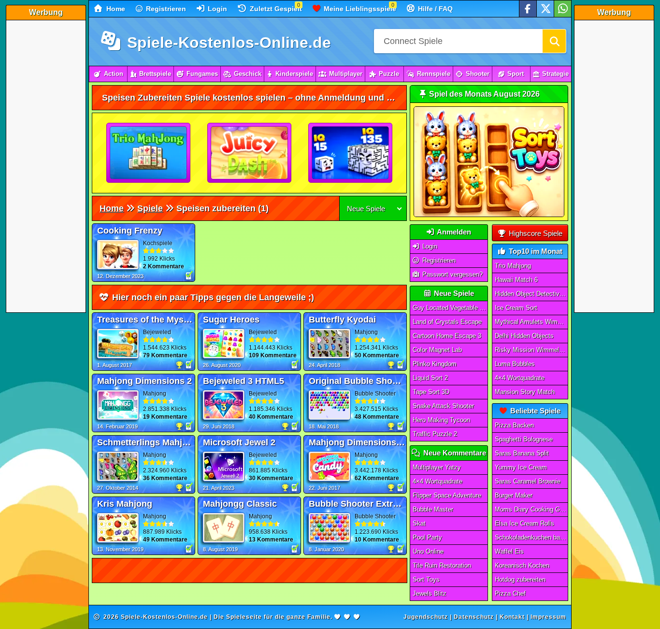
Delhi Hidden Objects (524, 335)
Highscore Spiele (534, 233)
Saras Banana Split (522, 453)
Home (114, 9)
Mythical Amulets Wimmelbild (531, 321)
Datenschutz (474, 617)
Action (113, 73)
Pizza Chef (510, 593)
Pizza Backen (514, 425)
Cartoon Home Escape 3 (447, 335)
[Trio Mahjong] (148, 153)
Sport (515, 73)
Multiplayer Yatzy (437, 467)
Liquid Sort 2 (430, 377)
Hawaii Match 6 (516, 279)
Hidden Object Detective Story (531, 293)
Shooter (477, 73)
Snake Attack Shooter (443, 406)
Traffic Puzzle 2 (435, 434)
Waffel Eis (509, 551)
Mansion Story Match (525, 391)
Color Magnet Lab (437, 349)
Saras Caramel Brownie (527, 481)
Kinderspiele (294, 73)
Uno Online (428, 551)
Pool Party (427, 537)
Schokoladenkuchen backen (531, 537)
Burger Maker (513, 495)
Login (216, 9)
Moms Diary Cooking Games (531, 509)
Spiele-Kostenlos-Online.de (227, 42)
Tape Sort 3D (431, 391)
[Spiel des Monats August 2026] (489, 215)
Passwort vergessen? (451, 274)
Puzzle (389, 73)
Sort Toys (426, 579)
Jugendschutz (425, 617)
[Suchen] (554, 41)
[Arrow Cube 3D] (350, 153)
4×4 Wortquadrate (437, 481)
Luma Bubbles (515, 363)
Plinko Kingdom (435, 363)
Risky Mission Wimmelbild (531, 349)
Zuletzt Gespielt (275, 9)
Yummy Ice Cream (521, 467)
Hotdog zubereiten (520, 579)
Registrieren (165, 9)
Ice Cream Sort (516, 307)
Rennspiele (433, 73)
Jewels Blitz (429, 593)
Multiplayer (345, 73)
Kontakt (512, 617)
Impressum (548, 617)
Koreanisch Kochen (522, 565)
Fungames (202, 73)
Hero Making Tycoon (441, 420)
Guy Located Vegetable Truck (450, 307)
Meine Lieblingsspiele (359, 9)
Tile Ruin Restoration (442, 565)
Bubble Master (433, 509)
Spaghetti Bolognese (524, 439)
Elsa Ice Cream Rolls (524, 523)
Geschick (247, 73)
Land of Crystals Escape (447, 321)
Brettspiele (155, 73)
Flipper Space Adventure (447, 495)
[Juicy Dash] (249, 153)
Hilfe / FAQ (434, 9)
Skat (419, 523)
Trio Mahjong (513, 265)
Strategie (555, 73)
